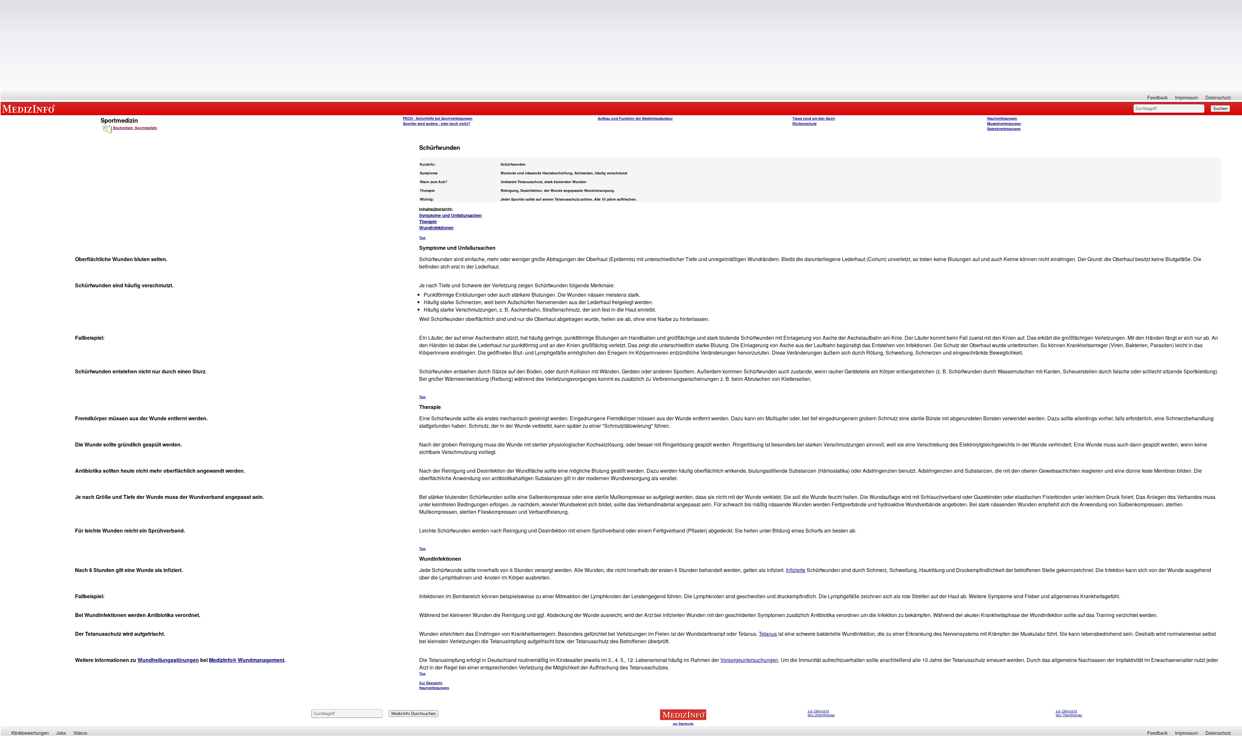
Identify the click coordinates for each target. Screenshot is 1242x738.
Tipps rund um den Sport (813, 118)
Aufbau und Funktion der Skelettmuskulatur (635, 118)
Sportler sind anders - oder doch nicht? (436, 123)
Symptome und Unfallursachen (450, 215)
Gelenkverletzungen (1004, 128)
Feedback (1157, 97)
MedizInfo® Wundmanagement (246, 660)
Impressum (1186, 97)
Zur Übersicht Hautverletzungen (434, 685)
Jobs (61, 733)
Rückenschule (804, 123)
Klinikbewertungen (30, 733)
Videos (80, 733)
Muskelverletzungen (1004, 123)
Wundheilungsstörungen (168, 660)
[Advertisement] (621, 45)
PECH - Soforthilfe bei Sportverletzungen (438, 118)
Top (422, 237)
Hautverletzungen (1002, 118)
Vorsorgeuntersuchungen (749, 660)
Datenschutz (1218, 97)
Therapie (428, 221)
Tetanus (768, 633)
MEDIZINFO (30, 108)
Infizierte (795, 570)
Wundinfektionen (436, 228)
